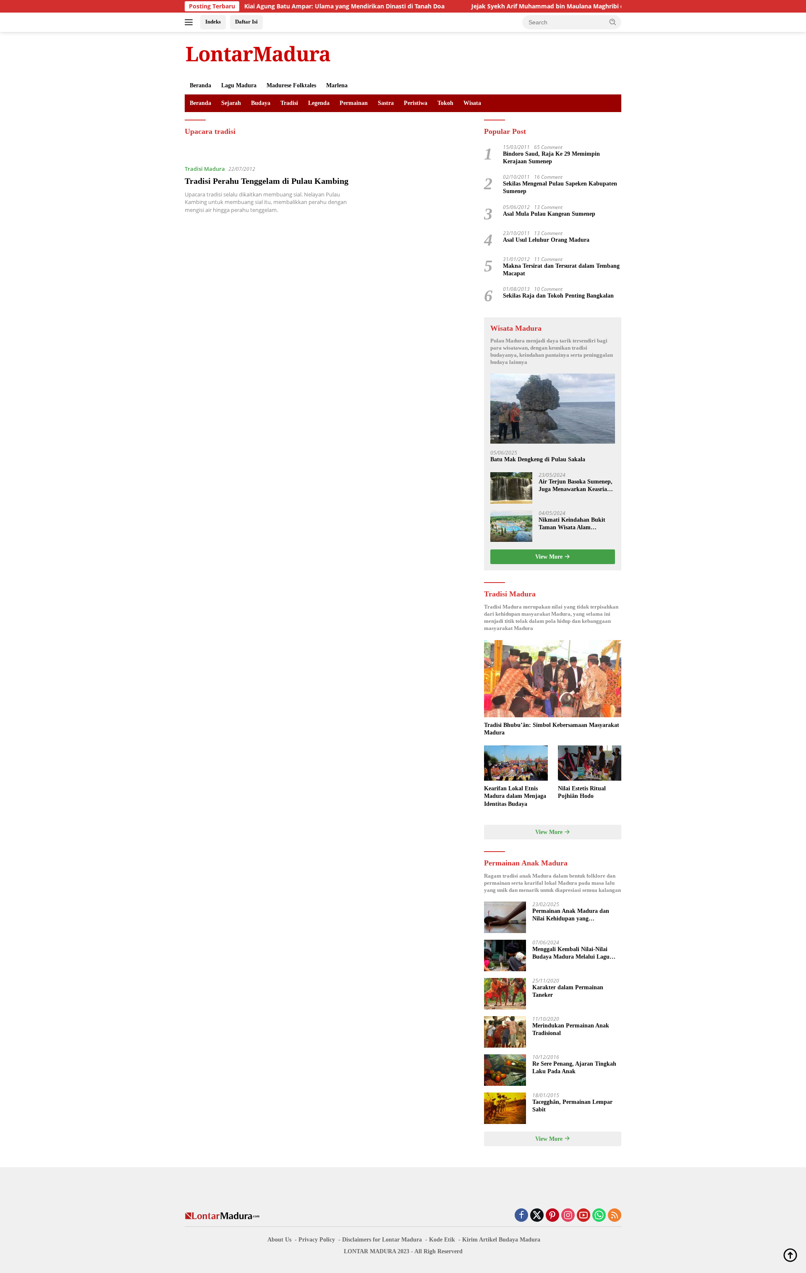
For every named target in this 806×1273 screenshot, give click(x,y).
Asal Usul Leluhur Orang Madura (546, 240)
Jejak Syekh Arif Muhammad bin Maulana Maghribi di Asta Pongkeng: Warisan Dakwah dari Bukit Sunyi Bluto (591, 6)
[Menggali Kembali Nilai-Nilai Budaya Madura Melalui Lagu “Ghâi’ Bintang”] (505, 955)
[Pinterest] (552, 1215)
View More (549, 557)
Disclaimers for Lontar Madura (382, 1239)
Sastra (386, 103)
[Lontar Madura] (258, 54)
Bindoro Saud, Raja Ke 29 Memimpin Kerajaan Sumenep (551, 158)
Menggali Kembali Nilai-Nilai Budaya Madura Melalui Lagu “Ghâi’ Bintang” (571, 953)
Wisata (472, 103)
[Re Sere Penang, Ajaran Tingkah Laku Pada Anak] (505, 1070)
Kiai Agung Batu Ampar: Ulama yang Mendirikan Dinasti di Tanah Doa (306, 6)
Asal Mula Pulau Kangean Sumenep (549, 214)
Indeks (213, 21)
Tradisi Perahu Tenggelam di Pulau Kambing (266, 181)
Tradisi (289, 103)
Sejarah (231, 103)
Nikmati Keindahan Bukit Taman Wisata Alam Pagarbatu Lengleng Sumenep (572, 524)
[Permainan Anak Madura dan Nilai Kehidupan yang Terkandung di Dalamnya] (505, 917)
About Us (279, 1239)
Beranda (200, 85)
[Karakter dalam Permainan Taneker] (505, 993)
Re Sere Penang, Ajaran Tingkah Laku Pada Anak (574, 1067)
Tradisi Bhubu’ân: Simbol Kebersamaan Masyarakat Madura (551, 729)
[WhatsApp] (599, 1215)
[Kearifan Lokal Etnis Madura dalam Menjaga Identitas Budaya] (515, 763)
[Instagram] (568, 1215)
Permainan (354, 103)
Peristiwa (415, 103)
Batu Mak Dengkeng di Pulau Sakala (537, 459)
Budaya (260, 103)
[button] (612, 22)
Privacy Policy (316, 1239)
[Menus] (190, 22)
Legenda (319, 103)
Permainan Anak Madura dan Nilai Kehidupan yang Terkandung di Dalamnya (570, 915)
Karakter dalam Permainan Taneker (567, 991)
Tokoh (445, 103)
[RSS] (614, 1215)
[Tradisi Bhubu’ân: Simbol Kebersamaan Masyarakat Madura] (552, 678)
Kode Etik (442, 1239)
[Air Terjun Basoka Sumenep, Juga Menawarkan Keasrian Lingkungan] (511, 488)
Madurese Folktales (291, 85)
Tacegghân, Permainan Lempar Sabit (572, 1106)
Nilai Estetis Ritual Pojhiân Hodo (582, 792)
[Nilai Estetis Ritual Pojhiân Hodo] (589, 763)
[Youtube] (583, 1215)
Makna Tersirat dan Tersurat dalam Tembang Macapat (561, 270)
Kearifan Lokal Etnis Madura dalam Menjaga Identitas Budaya (515, 796)
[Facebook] (521, 1215)
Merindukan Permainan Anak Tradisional (570, 1029)
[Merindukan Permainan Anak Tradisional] (505, 1032)
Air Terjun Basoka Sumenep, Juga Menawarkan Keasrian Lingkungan (575, 485)
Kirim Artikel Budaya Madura (501, 1239)
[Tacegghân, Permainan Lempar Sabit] (505, 1108)
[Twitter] (537, 1215)
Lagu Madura (238, 85)
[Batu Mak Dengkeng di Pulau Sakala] (552, 409)
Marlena (337, 85)
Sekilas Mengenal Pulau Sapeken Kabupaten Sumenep (560, 187)
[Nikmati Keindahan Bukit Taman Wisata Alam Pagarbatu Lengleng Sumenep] (511, 526)
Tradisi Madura (205, 169)
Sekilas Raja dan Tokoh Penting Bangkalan (558, 296)
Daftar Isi (246, 21)
